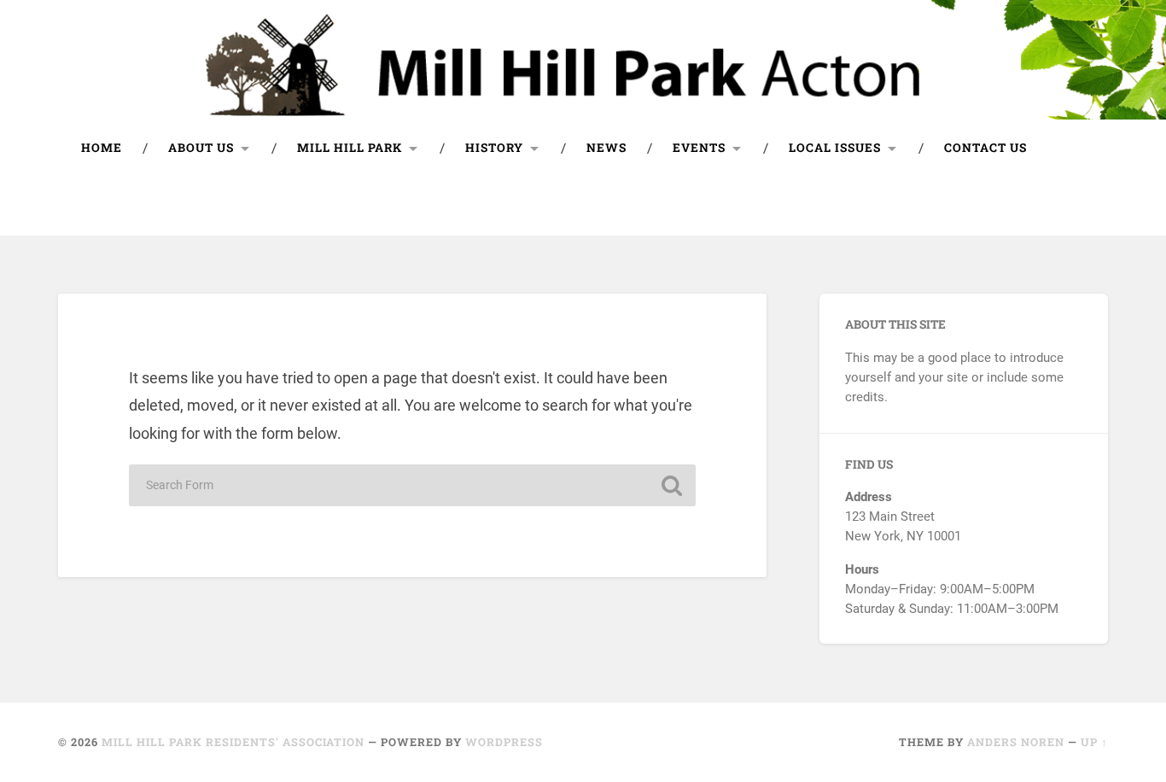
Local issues (835, 147)
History (494, 147)
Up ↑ (1094, 742)
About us (201, 147)
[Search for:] (412, 485)
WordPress (504, 742)
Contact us (985, 147)
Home (101, 147)
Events (699, 147)
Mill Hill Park (349, 147)
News (606, 147)
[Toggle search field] (1079, 207)
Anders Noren (1015, 742)
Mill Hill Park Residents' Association (233, 742)
